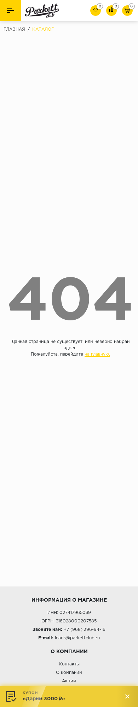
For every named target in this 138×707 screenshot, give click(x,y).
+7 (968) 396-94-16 (84, 630)
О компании (69, 673)
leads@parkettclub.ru (77, 638)
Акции (69, 681)
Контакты (69, 664)
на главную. (97, 354)
